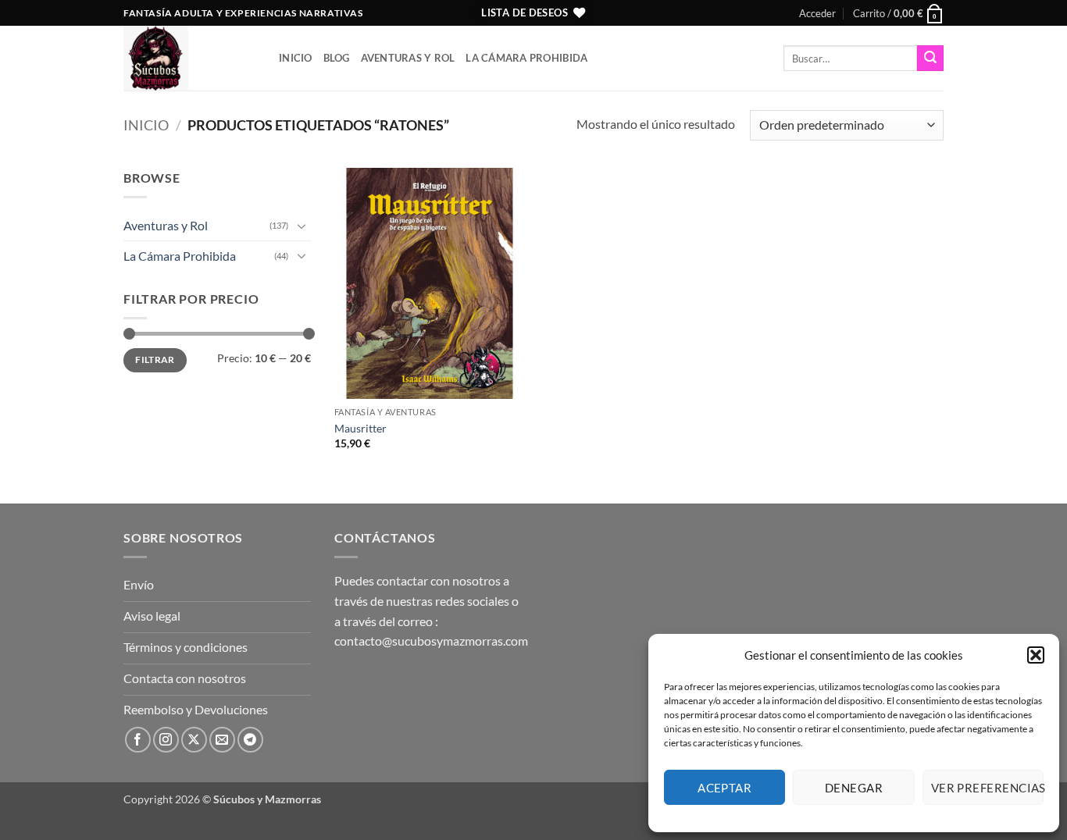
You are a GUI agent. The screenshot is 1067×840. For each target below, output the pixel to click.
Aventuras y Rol (408, 58)
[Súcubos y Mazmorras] (189, 58)
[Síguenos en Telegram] (250, 740)
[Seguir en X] (194, 740)
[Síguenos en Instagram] (166, 740)
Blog (336, 58)
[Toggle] (301, 225)
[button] (1036, 655)
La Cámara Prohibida (526, 58)
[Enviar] (930, 58)
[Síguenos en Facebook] (138, 740)
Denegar (854, 788)
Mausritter (360, 428)
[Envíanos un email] (222, 740)
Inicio (295, 58)
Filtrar (155, 359)
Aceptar (724, 788)
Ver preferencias (987, 788)
